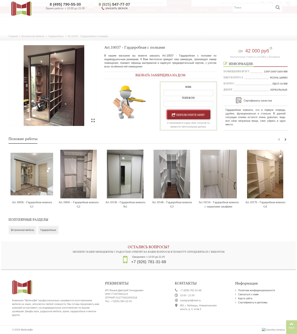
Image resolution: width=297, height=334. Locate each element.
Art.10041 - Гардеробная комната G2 (79, 204)
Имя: (188, 87)
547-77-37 (114, 4)
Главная (13, 36)
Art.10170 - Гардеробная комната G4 (265, 204)
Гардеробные (56, 36)
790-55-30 (65, 4)
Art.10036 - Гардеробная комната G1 (32, 204)
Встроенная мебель (32, 36)
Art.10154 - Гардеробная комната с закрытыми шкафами (219, 204)
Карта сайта (245, 298)
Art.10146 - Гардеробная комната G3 (172, 204)
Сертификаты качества (258, 100)
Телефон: (188, 98)
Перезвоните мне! (190, 115)
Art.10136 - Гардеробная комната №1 (125, 204)
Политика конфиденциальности (256, 290)
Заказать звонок (116, 8)
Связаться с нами (248, 294)
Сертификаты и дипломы (253, 302)
